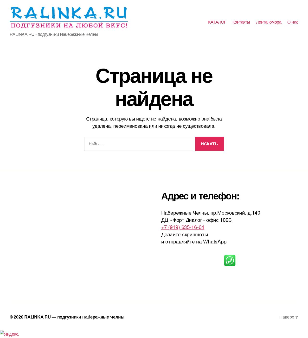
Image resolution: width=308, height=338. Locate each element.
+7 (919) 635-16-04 (182, 226)
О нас (292, 22)
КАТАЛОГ (217, 22)
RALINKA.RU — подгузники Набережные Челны (74, 317)
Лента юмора (269, 22)
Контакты (241, 22)
